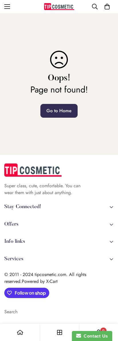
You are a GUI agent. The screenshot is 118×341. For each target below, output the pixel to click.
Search (10, 311)
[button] (107, 6)
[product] (20, 332)
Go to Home (59, 110)
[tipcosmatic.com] (59, 6)
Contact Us (94, 336)
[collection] (59, 332)
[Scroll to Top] (107, 310)
